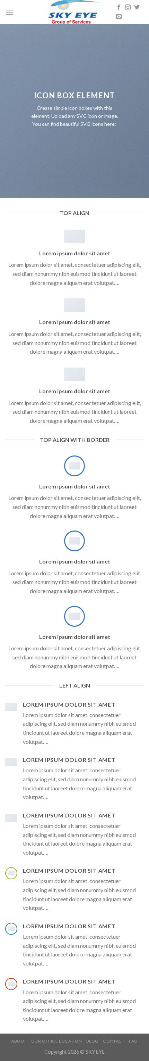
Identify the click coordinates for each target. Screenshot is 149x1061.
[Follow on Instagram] (128, 8)
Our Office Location (56, 1041)
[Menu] (9, 11)
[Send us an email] (119, 17)
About (19, 1041)
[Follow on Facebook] (119, 8)
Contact (113, 1041)
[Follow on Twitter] (137, 8)
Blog (92, 1041)
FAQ (133, 1041)
